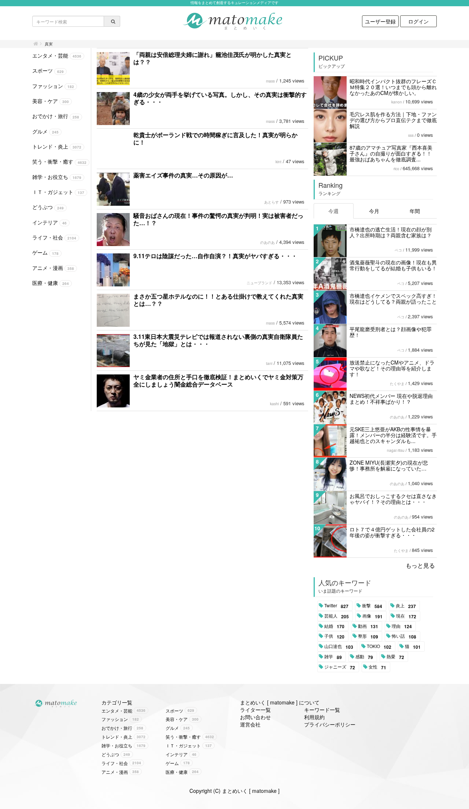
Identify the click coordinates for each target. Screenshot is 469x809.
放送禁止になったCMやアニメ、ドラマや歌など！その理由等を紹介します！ (392, 368)
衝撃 (372, 606)
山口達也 (338, 646)
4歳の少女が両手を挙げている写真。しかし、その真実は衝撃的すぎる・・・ (220, 98)
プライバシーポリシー (329, 724)
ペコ (398, 250)
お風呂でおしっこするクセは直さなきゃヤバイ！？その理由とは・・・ (393, 498)
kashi (274, 403)
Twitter (336, 606)
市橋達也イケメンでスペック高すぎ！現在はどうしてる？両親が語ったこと (393, 298)
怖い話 (404, 636)
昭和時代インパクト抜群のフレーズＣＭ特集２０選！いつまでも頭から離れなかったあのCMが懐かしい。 (393, 86)
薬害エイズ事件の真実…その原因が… (183, 175)
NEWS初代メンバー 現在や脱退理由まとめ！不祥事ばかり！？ (391, 398)
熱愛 (395, 656)
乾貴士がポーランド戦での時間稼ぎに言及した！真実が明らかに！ (215, 138)
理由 (402, 626)
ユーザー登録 (380, 21)
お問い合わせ (255, 717)
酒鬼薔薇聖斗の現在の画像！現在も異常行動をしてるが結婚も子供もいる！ (393, 265)
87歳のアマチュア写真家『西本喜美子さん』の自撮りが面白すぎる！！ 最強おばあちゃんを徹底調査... (391, 153)
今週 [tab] (333, 211)
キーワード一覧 (322, 709)
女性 (377, 667)
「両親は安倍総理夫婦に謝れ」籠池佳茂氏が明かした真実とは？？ (212, 58)
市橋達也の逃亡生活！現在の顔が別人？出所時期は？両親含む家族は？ (391, 232)
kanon (396, 102)
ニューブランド (259, 282)
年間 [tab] (415, 211)
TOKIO (379, 646)
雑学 (333, 656)
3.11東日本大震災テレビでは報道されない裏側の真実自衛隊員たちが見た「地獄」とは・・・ (218, 340)
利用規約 (314, 717)
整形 (368, 636)
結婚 (334, 626)
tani (269, 363)
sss (411, 135)
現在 (406, 616)
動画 (368, 626)
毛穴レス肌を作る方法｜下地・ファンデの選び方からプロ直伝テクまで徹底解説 (393, 119)
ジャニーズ (339, 667)
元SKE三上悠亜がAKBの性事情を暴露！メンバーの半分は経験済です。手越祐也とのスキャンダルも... (393, 434)
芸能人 (336, 616)
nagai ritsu (396, 450)
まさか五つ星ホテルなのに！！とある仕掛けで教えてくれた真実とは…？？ (218, 300)
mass (270, 81)
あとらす (271, 202)
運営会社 (250, 724)
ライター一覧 (255, 709)
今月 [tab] (374, 211)
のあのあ (267, 242)
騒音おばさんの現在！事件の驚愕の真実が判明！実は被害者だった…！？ (218, 219)
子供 (334, 636)
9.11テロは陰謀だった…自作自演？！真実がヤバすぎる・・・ (215, 256)
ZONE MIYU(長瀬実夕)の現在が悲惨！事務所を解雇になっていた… (389, 465)
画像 (372, 616)
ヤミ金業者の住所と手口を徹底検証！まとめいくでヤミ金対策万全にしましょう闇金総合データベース (218, 380)
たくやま (397, 383)
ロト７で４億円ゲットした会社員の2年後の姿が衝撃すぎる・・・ (392, 532)
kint (278, 161)
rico (396, 168)
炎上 (406, 606)
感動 (364, 656)
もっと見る (420, 565)
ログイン (418, 21)
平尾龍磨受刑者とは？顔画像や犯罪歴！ (391, 331)
